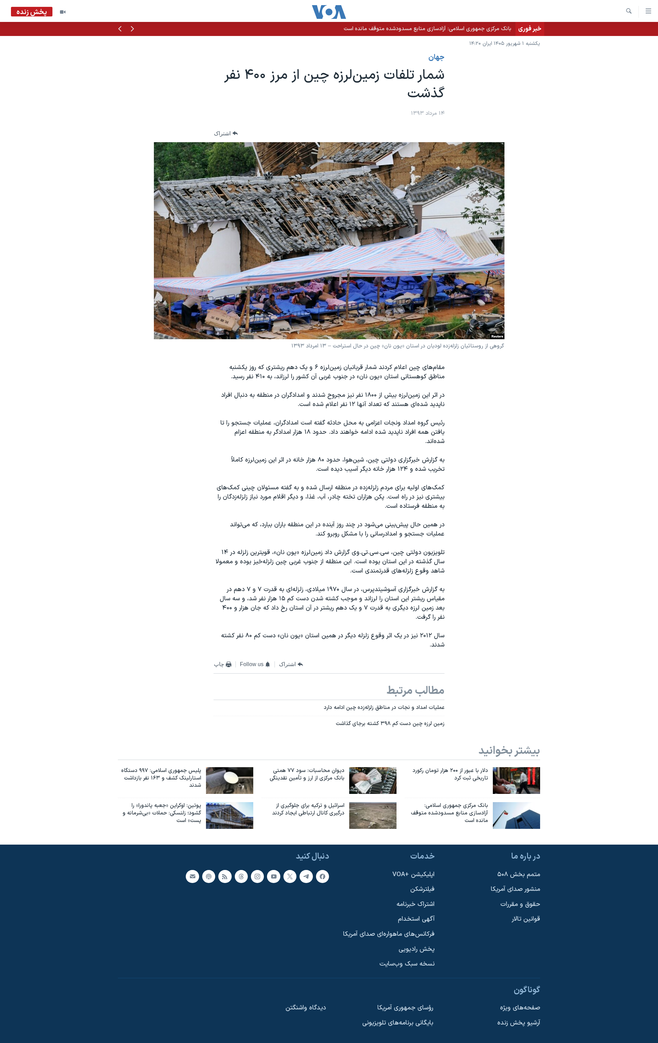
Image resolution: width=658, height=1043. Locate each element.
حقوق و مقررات (520, 904)
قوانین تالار (526, 919)
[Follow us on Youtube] (273, 876)
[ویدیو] (62, 12)
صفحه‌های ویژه (520, 1008)
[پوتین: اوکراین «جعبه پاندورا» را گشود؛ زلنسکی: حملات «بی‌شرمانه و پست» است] (229, 815)
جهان (436, 57)
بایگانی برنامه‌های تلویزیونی (397, 1023)
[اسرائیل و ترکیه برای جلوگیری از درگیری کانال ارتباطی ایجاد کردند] (373, 815)
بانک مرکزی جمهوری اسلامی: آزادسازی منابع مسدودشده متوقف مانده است (427, 29)
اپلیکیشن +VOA (413, 874)
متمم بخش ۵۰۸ (518, 874)
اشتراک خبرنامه (416, 904)
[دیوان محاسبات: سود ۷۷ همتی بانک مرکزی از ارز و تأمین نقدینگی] (373, 780)
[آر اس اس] (224, 876)
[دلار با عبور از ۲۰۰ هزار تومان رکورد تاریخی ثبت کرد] (516, 780)
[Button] (226, 133)
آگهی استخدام (416, 919)
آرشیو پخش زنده (518, 1023)
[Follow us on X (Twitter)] (289, 876)
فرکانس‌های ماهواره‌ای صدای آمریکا (389, 934)
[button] (132, 29)
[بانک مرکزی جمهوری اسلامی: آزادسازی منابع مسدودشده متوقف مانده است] (516, 815)
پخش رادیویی (417, 949)
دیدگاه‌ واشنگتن (305, 1008)
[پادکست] (208, 876)
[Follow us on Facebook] (322, 876)
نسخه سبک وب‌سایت (407, 964)
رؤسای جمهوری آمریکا (405, 1008)
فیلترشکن (422, 889)
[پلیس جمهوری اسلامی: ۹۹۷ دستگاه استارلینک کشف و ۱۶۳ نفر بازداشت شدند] (229, 780)
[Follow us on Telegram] (306, 876)
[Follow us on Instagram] (257, 876)
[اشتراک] (192, 876)
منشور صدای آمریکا (515, 889)
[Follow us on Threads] (241, 876)
